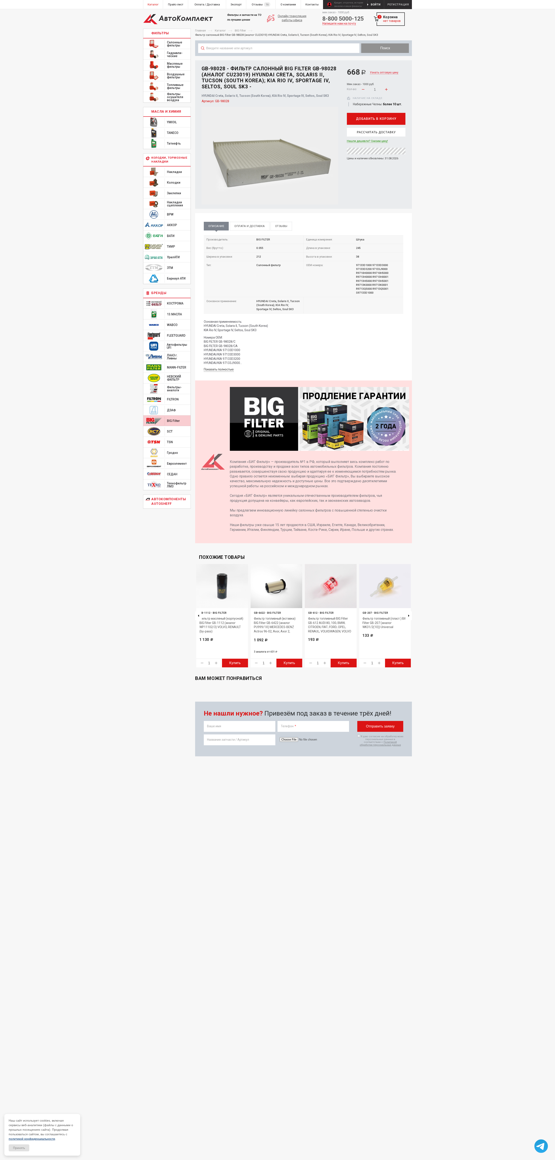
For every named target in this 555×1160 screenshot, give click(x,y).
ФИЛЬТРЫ (160, 33)
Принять (19, 1148)
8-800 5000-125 (343, 18)
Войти (376, 4)
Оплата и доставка (249, 226)
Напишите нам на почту (339, 23)
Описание (216, 226)
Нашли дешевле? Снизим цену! (367, 141)
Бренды (158, 293)
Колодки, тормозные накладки (169, 159)
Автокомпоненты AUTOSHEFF (168, 501)
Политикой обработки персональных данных (380, 743)
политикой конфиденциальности (32, 1138)
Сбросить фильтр (377, 57)
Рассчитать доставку (376, 132)
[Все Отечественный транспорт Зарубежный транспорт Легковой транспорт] (279, 58)
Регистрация (398, 4)
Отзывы (281, 226)
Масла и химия (166, 112)
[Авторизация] (553, 2)
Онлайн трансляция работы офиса (292, 18)
